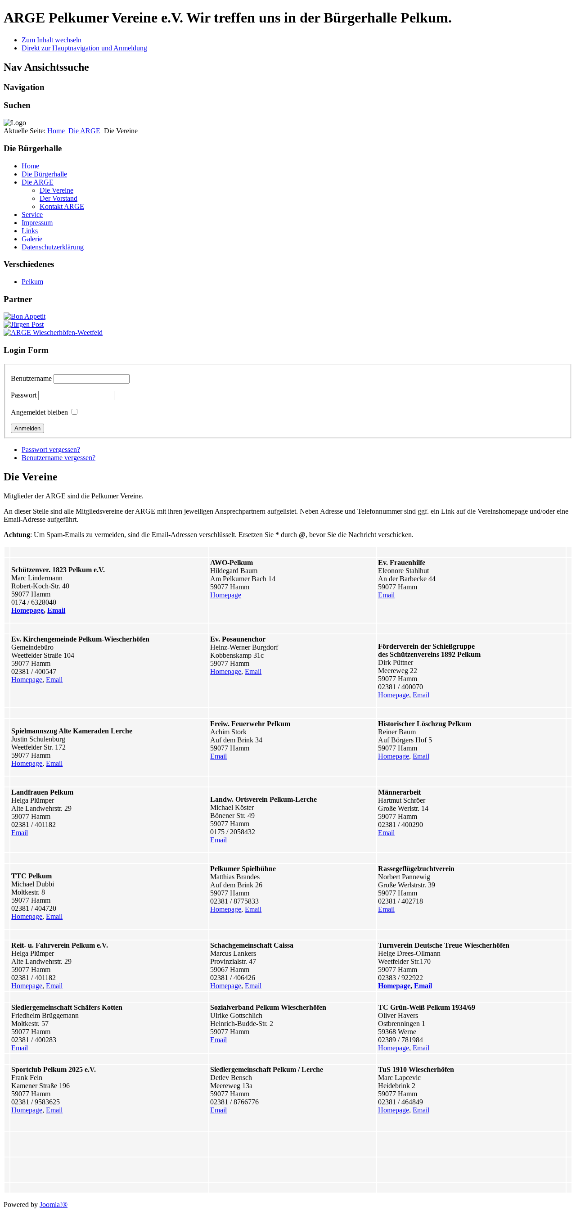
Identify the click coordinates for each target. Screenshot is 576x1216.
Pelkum (32, 281)
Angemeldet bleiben (39, 412)
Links (30, 231)
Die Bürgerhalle (44, 174)
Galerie (32, 239)
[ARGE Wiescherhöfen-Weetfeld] (53, 332)
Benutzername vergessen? (58, 457)
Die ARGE (84, 131)
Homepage (27, 610)
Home (56, 131)
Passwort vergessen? (51, 449)
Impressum (37, 222)
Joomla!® (54, 1204)
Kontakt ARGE (62, 206)
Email (56, 610)
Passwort (23, 395)
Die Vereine (56, 190)
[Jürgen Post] (24, 324)
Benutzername (31, 378)
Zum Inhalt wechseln (51, 40)
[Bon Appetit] (24, 316)
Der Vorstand (58, 198)
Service (32, 214)
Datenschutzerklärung (53, 247)
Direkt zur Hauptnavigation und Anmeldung (84, 48)
